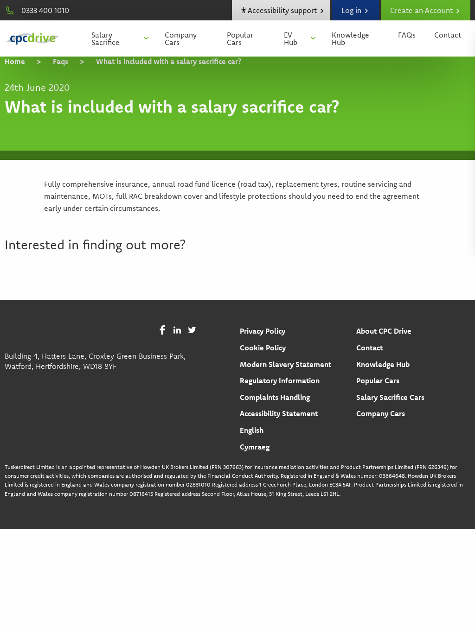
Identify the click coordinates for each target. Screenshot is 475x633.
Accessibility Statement (279, 413)
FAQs (407, 34)
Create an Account (422, 10)
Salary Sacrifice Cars (390, 397)
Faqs (60, 61)
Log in (352, 10)
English (251, 430)
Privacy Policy (262, 330)
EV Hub (290, 38)
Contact (447, 34)
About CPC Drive (383, 330)
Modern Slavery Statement (285, 364)
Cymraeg (255, 446)
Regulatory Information (280, 380)
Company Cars (181, 38)
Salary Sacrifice (105, 38)
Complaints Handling (275, 397)
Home (15, 61)
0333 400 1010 (45, 10)
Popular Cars (240, 38)
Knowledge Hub (350, 38)
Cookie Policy (263, 347)
